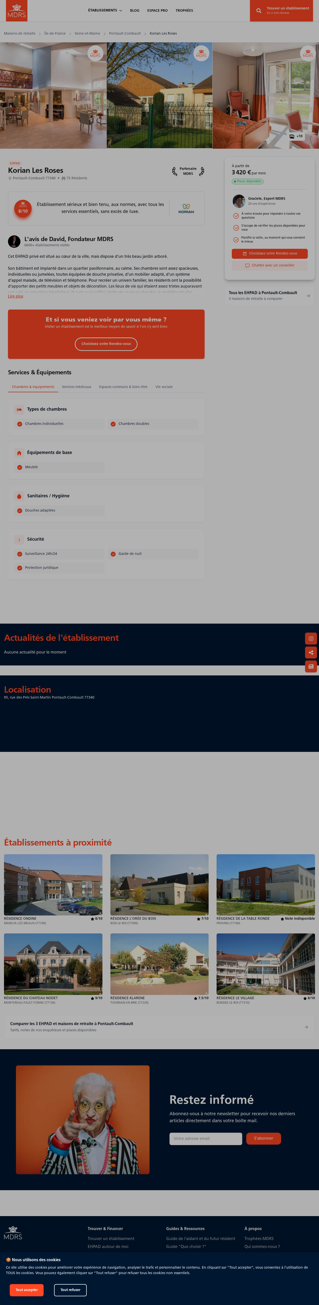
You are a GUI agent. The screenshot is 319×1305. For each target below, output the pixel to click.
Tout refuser (70, 1290)
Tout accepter (27, 1290)
